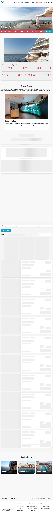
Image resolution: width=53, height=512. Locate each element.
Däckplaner (30, 31)
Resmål (15, 2)
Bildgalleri (22, 31)
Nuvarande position (40, 31)
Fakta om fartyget (12, 31)
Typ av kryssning (24, 2)
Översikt (3, 31)
